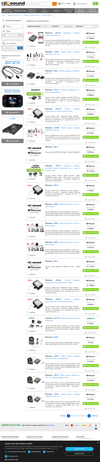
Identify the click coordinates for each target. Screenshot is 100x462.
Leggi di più (54, 448)
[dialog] (50, 451)
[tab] (12, 26)
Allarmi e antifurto (47, 15)
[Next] (89, 416)
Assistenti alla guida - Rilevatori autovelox (12, 90)
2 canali (12, 119)
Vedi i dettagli (50, 425)
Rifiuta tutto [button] (79, 453)
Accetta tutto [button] (79, 449)
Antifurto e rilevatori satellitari (32, 15)
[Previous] (68, 416)
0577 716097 (66, 3)
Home (3, 15)
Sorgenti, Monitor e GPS (14, 15)
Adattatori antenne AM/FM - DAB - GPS (12, 62)
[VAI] (54, 4)
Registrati (84, 4)
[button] (7, 10)
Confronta (32, 46)
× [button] (98, 442)
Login (78, 4)
